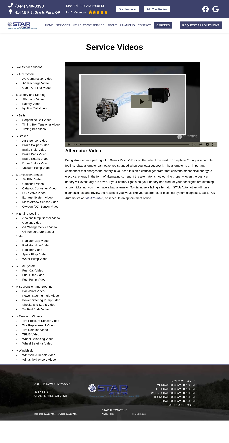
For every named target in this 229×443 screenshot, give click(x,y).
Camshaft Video (33, 184)
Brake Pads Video (34, 154)
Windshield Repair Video (38, 355)
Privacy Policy (107, 414)
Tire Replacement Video (38, 325)
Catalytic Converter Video (39, 188)
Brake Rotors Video (35, 158)
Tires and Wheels (30, 316)
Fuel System (27, 266)
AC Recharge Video (35, 83)
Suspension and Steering (35, 286)
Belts (22, 115)
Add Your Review (157, 9)
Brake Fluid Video (34, 149)
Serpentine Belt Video (36, 120)
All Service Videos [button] (30, 67)
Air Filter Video (32, 179)
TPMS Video (30, 334)
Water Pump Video (34, 259)
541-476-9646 (93, 198)
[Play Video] (68, 144)
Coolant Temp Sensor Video (41, 218)
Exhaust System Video (37, 197)
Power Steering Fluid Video (40, 295)
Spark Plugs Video (34, 254)
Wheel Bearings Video (37, 343)
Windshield (26, 350)
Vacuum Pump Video (36, 167)
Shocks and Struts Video (38, 304)
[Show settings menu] (207, 144)
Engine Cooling (29, 213)
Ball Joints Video (33, 291)
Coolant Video (31, 222)
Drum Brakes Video (35, 163)
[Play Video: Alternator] (141, 101)
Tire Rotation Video (35, 330)
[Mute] (200, 144)
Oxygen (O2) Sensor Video (40, 206)
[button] (205, 9)
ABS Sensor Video (34, 140)
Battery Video (31, 104)
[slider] (135, 144)
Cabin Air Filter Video (36, 87)
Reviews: (76, 12)
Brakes (23, 136)
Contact (144, 25)
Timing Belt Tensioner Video (41, 124)
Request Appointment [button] (200, 25)
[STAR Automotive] (22, 25)
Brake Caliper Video (35, 145)
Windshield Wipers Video (39, 359)
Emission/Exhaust (31, 175)
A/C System (27, 74)
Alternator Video (33, 99)
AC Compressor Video (37, 78)
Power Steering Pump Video (41, 300)
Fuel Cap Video (32, 270)
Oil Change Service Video (39, 227)
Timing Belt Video (34, 129)
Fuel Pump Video (33, 279)
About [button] (112, 25)
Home (49, 25)
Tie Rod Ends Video (35, 309)
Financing (127, 25)
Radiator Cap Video (35, 240)
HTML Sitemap (139, 414)
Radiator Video (32, 250)
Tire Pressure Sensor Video (40, 321)
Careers (163, 25)
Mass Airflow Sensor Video (40, 202)
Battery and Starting (32, 94)
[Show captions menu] (194, 144)
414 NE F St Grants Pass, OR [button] (37, 12)
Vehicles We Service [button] (88, 25)
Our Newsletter (127, 9)
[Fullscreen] (214, 144)
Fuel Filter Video (33, 275)
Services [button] (63, 25)
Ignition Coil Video (34, 108)
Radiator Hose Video (36, 245)
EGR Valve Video (34, 193)
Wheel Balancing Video (37, 339)
